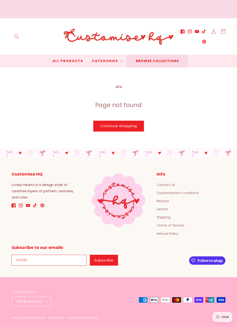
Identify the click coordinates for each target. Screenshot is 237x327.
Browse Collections (157, 61)
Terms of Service (170, 225)
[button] (17, 36)
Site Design (56, 318)
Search (162, 209)
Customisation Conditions (178, 193)
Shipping (163, 217)
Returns (163, 201)
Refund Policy (167, 233)
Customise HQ (34, 318)
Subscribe (103, 260)
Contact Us (166, 184)
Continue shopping (118, 125)
